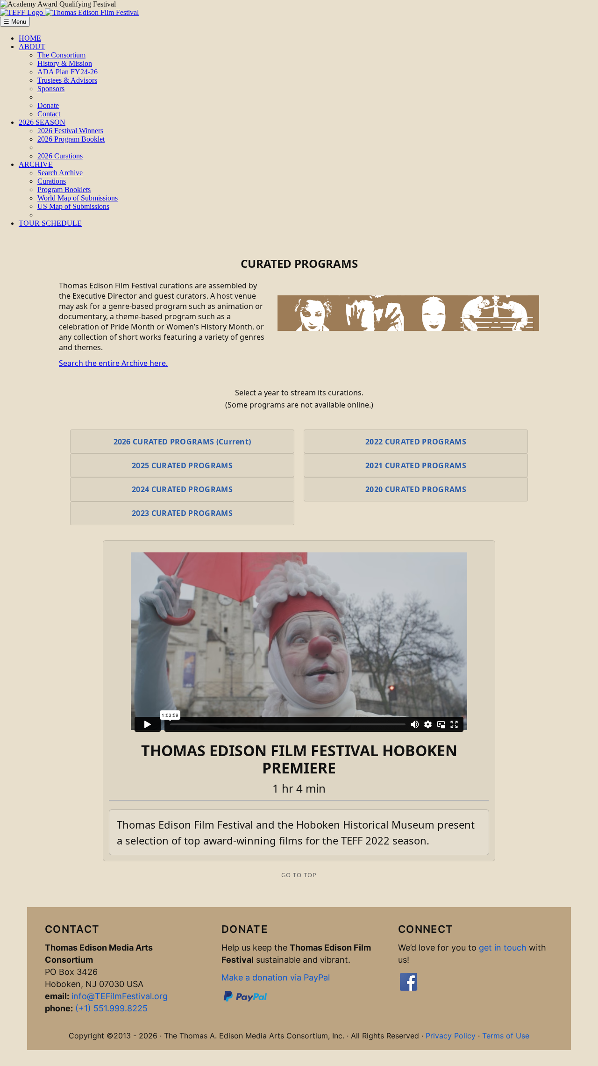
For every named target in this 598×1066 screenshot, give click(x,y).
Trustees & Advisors (67, 80)
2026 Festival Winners (70, 131)
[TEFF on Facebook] (408, 989)
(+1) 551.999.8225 (111, 1008)
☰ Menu (15, 21)
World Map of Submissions (77, 198)
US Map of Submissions (73, 206)
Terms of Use (505, 1035)
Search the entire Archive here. (113, 363)
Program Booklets (64, 189)
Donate (48, 105)
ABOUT (32, 46)
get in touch (503, 947)
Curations (51, 181)
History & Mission (64, 63)
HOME (30, 38)
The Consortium (61, 55)
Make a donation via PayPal (275, 977)
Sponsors (50, 89)
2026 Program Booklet (71, 139)
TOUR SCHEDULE (50, 223)
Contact (48, 114)
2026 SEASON (42, 122)
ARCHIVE (36, 164)
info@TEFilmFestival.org (119, 996)
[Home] (69, 12)
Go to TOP (299, 875)
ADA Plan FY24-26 (67, 72)
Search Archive (60, 173)
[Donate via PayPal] (245, 1000)
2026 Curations (60, 156)
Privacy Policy (451, 1035)
